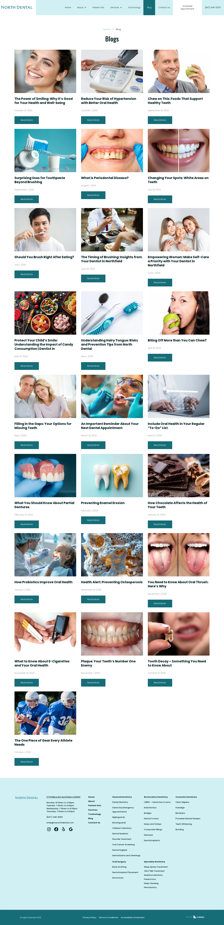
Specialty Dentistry (154, 861)
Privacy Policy (89, 917)
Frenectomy (150, 879)
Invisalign (180, 807)
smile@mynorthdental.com (60, 822)
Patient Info (98, 7)
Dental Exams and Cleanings (126, 855)
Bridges (147, 813)
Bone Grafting (119, 867)
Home (68, 7)
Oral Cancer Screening (123, 844)
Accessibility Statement (132, 917)
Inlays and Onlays (152, 824)
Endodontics (150, 807)
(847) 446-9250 (213, 7)
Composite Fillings (153, 829)
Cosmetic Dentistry (186, 797)
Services (93, 810)
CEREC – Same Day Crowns (157, 802)
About (91, 801)
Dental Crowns (151, 818)
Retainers (180, 813)
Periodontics (150, 887)
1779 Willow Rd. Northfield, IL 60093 (63, 797)
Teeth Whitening (184, 824)
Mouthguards (119, 822)
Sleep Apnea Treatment (156, 867)
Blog (149, 7)
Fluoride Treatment (121, 839)
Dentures (148, 835)
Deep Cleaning (151, 883)
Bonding (180, 829)
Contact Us (164, 7)
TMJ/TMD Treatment (154, 871)
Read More (27, 120)
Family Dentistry (120, 802)
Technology (134, 7)
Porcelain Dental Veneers (188, 818)
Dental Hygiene (119, 850)
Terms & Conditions (108, 917)
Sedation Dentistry (153, 875)
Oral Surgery (119, 861)
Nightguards (118, 817)
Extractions (117, 878)
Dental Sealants (120, 833)
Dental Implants (152, 840)
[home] (18, 7)
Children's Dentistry (122, 828)
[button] (81, 7)
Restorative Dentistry (156, 797)
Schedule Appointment (187, 7)
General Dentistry (122, 797)
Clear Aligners (182, 802)
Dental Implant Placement (125, 872)
